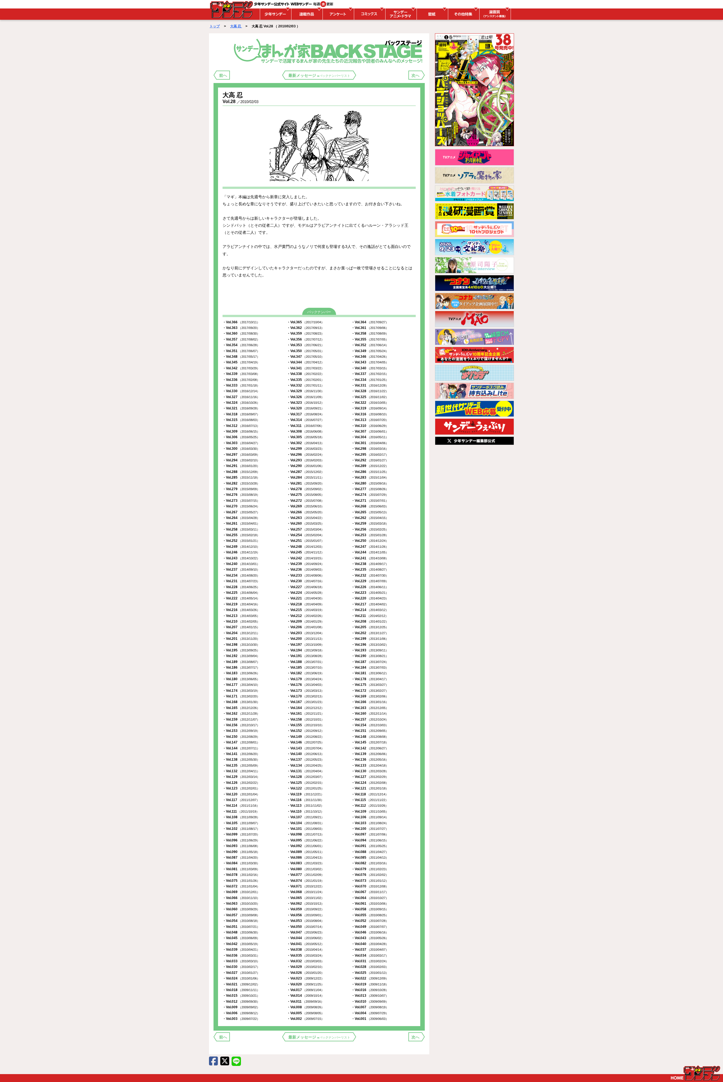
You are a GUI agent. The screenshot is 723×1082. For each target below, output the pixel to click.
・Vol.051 (241, 927)
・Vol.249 (241, 547)
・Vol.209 (305, 621)
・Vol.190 (370, 656)
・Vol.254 (305, 535)
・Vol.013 (370, 996)
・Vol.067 (370, 892)
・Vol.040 (370, 944)
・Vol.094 (370, 840)
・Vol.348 (241, 357)
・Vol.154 (370, 725)
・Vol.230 (305, 581)
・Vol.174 (241, 691)
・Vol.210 (241, 621)
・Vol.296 (305, 455)
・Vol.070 (370, 886)
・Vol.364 (370, 322)
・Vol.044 (305, 938)
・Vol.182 (305, 673)
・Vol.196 (370, 645)
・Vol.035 (305, 955)
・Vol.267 (241, 512)
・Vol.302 (305, 443)
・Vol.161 (305, 713)
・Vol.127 (370, 777)
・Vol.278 (305, 489)
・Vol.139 (370, 754)
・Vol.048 (241, 932)
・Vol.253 (370, 535)
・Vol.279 (241, 489)
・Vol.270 (241, 506)
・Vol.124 (370, 783)
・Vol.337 (370, 374)
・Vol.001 (370, 1019)
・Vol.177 (241, 685)
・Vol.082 (370, 863)
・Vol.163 (370, 708)
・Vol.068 (305, 892)
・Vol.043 (370, 938)
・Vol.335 (305, 380)
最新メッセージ (319, 75)
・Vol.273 (241, 501)
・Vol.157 (370, 719)
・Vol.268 (370, 506)
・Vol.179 (305, 679)
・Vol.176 (305, 685)
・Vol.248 (305, 547)
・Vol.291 (241, 466)
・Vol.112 (369, 806)
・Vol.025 (370, 973)
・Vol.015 (241, 996)
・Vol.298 (370, 449)
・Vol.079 (370, 869)
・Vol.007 (370, 1007)
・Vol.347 (305, 357)
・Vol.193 (370, 650)
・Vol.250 (370, 541)
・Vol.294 (241, 460)
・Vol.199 (370, 639)
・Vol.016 (370, 990)
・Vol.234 (241, 575)
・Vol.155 (305, 725)
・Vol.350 (305, 351)
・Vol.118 (369, 794)
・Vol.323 (305, 403)
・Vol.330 (241, 391)
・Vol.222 (241, 598)
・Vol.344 (305, 362)
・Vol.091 (370, 846)
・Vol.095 (305, 840)
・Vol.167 (305, 702)
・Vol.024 (241, 978)
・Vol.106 (370, 817)
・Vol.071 (305, 886)
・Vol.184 (370, 667)
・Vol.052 (370, 921)
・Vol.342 (241, 368)
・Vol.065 (305, 898)
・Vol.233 (305, 575)
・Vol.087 (241, 858)
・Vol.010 (370, 1002)
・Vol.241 (370, 558)
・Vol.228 (241, 587)
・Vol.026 (305, 973)
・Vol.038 (305, 950)
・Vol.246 (241, 552)
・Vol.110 (305, 811)
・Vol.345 (241, 362)
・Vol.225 (241, 593)
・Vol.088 (370, 852)
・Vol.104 (305, 823)
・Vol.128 (305, 777)
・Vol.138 (241, 760)
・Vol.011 (305, 1002)
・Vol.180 (241, 679)
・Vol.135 (241, 765)
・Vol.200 (305, 639)
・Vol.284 (305, 477)
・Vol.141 (241, 754)
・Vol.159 (241, 719)
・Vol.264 (241, 518)
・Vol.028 (370, 967)
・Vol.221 (305, 598)
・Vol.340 (370, 368)
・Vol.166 (370, 702)
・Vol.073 (370, 881)
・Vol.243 (241, 558)
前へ (223, 75)
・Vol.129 (241, 777)
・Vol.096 (241, 840)
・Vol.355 (370, 339)
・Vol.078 (241, 875)
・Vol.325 (370, 397)
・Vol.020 (305, 984)
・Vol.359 (305, 333)
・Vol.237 (241, 569)
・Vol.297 (241, 455)
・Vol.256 (370, 529)
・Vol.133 (370, 765)
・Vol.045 (241, 938)
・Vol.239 (305, 564)
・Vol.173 (305, 691)
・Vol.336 (241, 380)
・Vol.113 (305, 806)
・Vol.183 (241, 673)
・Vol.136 (370, 760)
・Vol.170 (305, 696)
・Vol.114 (241, 806)
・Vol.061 (370, 904)
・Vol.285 (241, 477)
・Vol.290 (305, 466)
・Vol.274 (370, 495)
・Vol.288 (241, 472)
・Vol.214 (370, 610)
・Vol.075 (241, 881)
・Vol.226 (370, 587)
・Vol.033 (241, 961)
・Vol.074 (305, 881)
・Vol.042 (241, 944)
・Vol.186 (241, 667)
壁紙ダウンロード (431, 14)
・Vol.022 (370, 978)
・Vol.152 (305, 731)
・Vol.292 (370, 460)
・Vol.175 (370, 685)
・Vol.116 (305, 800)
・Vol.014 (305, 996)
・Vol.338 (305, 374)
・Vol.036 (241, 955)
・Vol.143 (305, 748)
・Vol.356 (305, 339)
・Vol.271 (370, 501)
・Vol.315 (241, 420)
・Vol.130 (370, 771)
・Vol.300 (241, 449)
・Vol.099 (241, 834)
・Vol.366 (241, 322)
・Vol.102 (241, 829)
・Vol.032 (305, 961)
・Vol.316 (370, 414)
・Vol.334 (370, 380)
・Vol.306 (241, 437)
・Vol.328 (370, 391)
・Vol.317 (305, 414)
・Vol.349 (370, 351)
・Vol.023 (305, 978)
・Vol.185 (305, 667)
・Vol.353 (305, 345)
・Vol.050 (305, 927)
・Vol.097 (370, 834)
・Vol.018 (241, 990)
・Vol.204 (241, 633)
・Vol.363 (241, 328)
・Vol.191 (305, 656)
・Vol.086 (305, 858)
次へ (415, 75)
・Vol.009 (241, 1007)
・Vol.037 (370, 950)
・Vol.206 (305, 627)
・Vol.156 (241, 725)
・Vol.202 (370, 633)
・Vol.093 (241, 846)
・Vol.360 (241, 333)
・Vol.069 (241, 892)
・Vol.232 (370, 575)
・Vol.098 (305, 834)
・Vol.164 (305, 708)
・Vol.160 (370, 713)
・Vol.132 (241, 771)
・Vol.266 (305, 512)
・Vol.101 (305, 829)
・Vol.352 (370, 345)
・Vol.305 (305, 437)
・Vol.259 (370, 523)
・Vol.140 (305, 754)
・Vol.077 (305, 875)
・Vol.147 (241, 742)
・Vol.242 (305, 558)
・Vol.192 (241, 656)
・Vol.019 (370, 984)
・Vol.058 (370, 909)
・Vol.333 (241, 385)
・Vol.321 (241, 408)
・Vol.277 (370, 489)
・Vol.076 (370, 875)
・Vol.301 (370, 443)
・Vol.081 (241, 869)
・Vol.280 (370, 483)
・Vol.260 (305, 523)
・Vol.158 (305, 719)
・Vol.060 (241, 909)
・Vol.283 (370, 477)
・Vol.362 (305, 328)
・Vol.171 (241, 696)
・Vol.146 (305, 742)
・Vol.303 (241, 443)
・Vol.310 (370, 426)
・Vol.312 (241, 426)
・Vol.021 (241, 984)
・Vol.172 (370, 691)
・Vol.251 (305, 541)
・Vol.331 (370, 385)
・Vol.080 (305, 869)
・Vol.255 (241, 535)
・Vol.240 (241, 564)
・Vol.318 (241, 414)
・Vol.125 (305, 783)
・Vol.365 (305, 322)
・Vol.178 (370, 679)
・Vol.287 (305, 472)
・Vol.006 (241, 1013)
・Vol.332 (305, 385)
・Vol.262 (370, 518)
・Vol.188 (305, 662)
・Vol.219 (241, 604)
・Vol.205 (370, 627)
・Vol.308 (305, 431)
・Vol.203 (305, 633)
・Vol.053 (305, 921)
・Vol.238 (370, 564)
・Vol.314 (305, 420)
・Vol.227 (305, 587)
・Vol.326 (305, 397)
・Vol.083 (305, 863)
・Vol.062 (305, 904)
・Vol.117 (241, 800)
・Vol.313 (370, 420)
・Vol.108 (241, 817)
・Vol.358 (370, 333)
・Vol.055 (370, 915)
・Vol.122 (305, 788)
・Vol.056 (305, 915)
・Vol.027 (241, 973)
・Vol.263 (305, 518)
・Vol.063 (241, 904)
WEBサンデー (231, 9)
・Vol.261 (241, 523)
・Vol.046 (370, 932)
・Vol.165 (241, 708)
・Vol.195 (241, 650)
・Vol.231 (241, 581)
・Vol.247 (370, 547)
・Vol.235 (370, 569)
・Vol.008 (305, 1007)
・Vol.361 (370, 328)
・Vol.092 (305, 846)
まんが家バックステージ (329, 50)
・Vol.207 (241, 627)
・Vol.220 (370, 598)
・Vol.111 (241, 811)
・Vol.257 (305, 529)
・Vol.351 (241, 351)
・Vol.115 (369, 800)
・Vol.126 (241, 783)
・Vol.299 (305, 449)
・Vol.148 (370, 737)
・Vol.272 (305, 501)
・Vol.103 (370, 823)
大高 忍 (236, 26)
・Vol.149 (305, 737)
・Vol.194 (305, 650)
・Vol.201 (241, 639)
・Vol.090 (241, 852)
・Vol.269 (305, 506)
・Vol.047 (305, 932)
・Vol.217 (370, 604)
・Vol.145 (370, 742)
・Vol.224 (305, 593)
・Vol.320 (305, 408)
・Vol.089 (305, 852)
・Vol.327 (241, 397)
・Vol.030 (241, 967)
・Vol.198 (241, 645)
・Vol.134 (305, 765)
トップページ (695, 1073)
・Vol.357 (241, 339)
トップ (215, 26)
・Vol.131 (305, 771)
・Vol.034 (370, 955)
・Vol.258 (241, 529)
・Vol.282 (241, 483)
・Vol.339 (241, 374)
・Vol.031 (370, 961)
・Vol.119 (305, 794)
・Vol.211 (369, 616)
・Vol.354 (241, 345)
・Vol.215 (305, 610)
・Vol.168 (241, 702)
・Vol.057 (241, 915)
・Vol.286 (370, 472)
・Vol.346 (370, 357)
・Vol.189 (241, 662)
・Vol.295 (370, 455)
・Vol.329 (305, 391)
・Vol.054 (241, 921)
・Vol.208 (370, 621)
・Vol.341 (305, 368)
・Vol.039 (241, 950)
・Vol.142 (370, 748)
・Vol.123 (241, 788)
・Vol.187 (370, 662)
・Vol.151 (370, 731)
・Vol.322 (370, 403)
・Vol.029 (305, 967)
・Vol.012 (241, 1002)
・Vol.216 (241, 610)
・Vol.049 (370, 927)
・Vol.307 (370, 431)
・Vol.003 (241, 1019)
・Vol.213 (241, 616)
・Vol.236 (305, 569)
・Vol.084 (241, 863)
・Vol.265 (370, 512)
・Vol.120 (241, 794)
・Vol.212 (305, 616)
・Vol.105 (241, 823)
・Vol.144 (241, 748)
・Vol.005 (305, 1013)
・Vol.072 (241, 886)
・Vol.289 (370, 466)
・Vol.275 (305, 495)
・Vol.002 (305, 1019)
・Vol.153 (241, 731)
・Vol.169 (370, 696)
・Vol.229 (370, 581)
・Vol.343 (370, 362)
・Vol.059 (305, 909)
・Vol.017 (305, 990)
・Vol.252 (241, 541)
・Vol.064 (370, 898)
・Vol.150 (241, 737)
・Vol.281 (305, 483)
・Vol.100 (370, 829)
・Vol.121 (370, 788)
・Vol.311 (305, 426)
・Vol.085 (370, 858)
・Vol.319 (370, 408)
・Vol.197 (305, 645)
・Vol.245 (305, 552)
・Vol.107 (305, 817)
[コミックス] (369, 14)
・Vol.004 (370, 1013)
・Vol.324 (241, 403)
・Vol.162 (241, 713)
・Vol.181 (370, 673)
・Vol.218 (305, 604)
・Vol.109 (370, 811)
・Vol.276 (241, 495)
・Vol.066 (241, 898)
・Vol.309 (241, 431)
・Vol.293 (305, 460)
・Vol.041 (305, 944)
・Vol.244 (370, 552)
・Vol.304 (370, 437)
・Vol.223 (370, 593)
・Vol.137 (305, 760)
